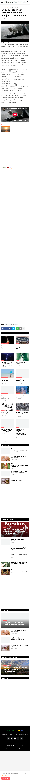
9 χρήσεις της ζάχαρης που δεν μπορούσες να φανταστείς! (19, 472)
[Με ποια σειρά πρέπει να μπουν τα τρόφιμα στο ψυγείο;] (5, 481)
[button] (2, 2)
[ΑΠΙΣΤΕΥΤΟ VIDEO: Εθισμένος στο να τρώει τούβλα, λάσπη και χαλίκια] (5, 549)
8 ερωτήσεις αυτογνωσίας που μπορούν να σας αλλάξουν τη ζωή (19, 449)
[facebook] (8, 738)
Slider (16, 324)
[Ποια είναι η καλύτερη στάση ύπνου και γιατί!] (5, 458)
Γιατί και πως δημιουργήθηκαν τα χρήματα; (21, 347)
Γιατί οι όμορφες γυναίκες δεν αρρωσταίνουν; (5, 397)
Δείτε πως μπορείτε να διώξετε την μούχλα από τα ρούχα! (19, 563)
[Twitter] (13, 328)
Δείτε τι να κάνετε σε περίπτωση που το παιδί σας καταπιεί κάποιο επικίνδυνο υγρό (19, 465)
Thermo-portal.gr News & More (19, 748)
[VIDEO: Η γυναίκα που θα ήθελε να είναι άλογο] (5, 557)
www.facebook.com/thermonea (8, 168)
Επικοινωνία (14, 745)
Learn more (4, 775)
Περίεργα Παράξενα (14, 7)
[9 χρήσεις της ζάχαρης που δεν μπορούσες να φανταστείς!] (5, 473)
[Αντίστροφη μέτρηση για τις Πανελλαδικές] (5, 542)
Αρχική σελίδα (4, 7)
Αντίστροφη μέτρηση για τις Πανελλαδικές (18, 540)
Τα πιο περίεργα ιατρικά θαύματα (22, 363)
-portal (6, 124)
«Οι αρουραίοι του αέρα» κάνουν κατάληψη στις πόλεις (22, 414)
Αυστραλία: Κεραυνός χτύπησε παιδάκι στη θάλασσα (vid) (6, 430)
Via (2, 106)
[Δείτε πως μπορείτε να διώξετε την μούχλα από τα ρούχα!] (5, 564)
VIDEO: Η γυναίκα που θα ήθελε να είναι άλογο (19, 555)
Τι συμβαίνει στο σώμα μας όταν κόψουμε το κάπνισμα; (7, 347)
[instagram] (18, 738)
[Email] (20, 328)
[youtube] (15, 738)
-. (6, 167)
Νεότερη (4, 441)
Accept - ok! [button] (6, 778)
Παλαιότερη (25, 441)
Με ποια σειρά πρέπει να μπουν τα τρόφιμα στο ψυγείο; (19, 479)
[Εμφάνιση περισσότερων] (23, 328)
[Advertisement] (15, 148)
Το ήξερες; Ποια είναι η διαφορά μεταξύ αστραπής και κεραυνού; (7, 364)
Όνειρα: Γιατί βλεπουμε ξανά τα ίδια (22, 396)
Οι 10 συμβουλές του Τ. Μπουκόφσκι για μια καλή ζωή (21, 380)
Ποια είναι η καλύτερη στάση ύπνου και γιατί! (18, 457)
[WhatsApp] (17, 328)
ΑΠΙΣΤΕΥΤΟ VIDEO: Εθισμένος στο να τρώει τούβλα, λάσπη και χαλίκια (20, 548)
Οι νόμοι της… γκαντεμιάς (5, 413)
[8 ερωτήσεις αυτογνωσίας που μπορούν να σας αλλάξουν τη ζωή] (5, 451)
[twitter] (12, 738)
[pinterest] (21, 738)
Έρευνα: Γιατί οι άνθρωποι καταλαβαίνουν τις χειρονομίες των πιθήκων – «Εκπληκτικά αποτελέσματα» (22, 432)
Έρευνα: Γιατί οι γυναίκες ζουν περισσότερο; (5, 380)
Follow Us (21, 745)
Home (8, 745)
